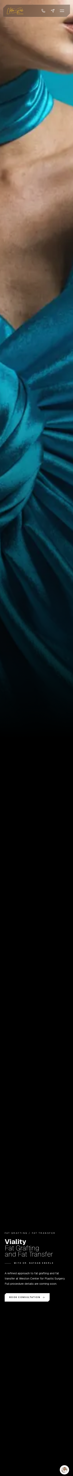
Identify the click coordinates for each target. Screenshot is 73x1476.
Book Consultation (24, 1297)
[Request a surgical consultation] (52, 11)
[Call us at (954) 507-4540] (43, 11)
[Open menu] (62, 11)
